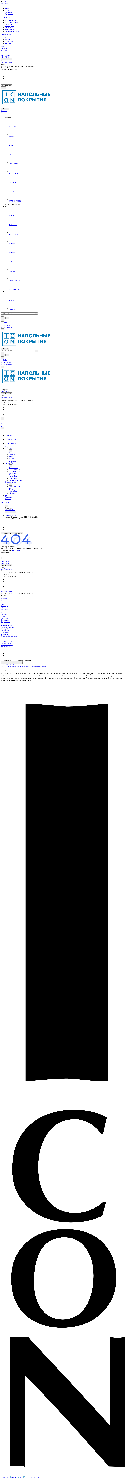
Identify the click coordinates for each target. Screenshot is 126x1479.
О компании (9, 7)
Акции (3, 604)
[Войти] (2, 421)
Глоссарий (8, 24)
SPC (2, 600)
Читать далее (33, 677)
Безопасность (9, 29)
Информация (5, 622)
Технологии (9, 27)
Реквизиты (8, 12)
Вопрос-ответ (5, 646)
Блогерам (8, 43)
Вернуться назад (6, 550)
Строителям (9, 41)
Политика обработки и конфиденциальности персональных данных (24, 666)
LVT (2, 602)
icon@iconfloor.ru (6, 62)
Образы (3, 607)
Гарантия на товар (7, 645)
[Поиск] (2, 418)
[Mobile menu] (2, 367)
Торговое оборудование (13, 31)
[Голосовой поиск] (3, 318)
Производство (9, 26)
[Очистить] (36, 313)
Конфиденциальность (8, 664)
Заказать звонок (6, 59)
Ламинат (4, 599)
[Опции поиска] (2, 316)
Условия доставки (7, 643)
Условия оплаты (6, 641)
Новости (8, 8)
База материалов (10, 20)
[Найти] (7, 318)
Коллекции (4, 606)
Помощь (3, 638)
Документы (9, 14)
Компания (4, 609)
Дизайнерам (9, 39)
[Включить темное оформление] (3, 87)
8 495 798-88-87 (6, 55)
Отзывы (7, 10)
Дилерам (8, 38)
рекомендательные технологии (41, 670)
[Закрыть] (2, 428)
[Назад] (10, 450)
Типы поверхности (11, 22)
